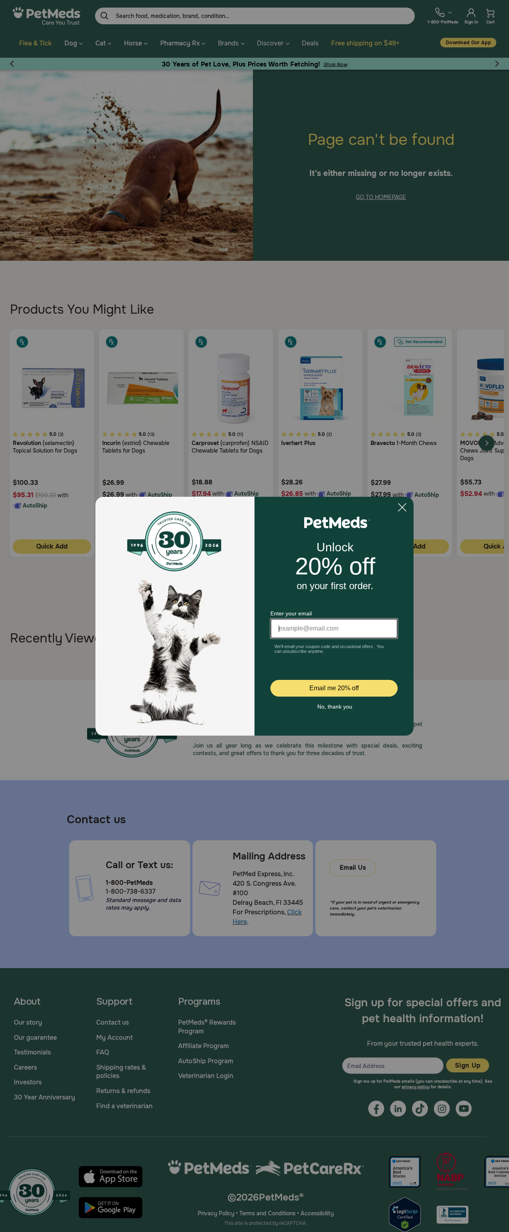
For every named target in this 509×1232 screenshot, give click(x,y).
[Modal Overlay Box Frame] (254, 616)
